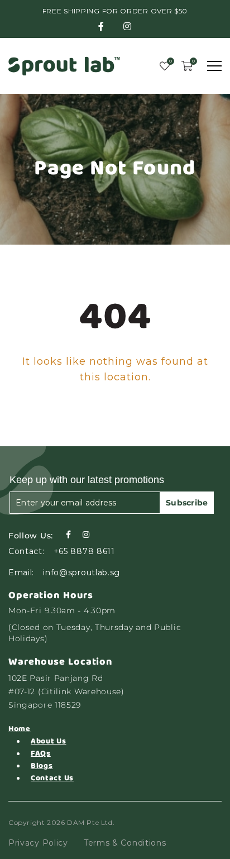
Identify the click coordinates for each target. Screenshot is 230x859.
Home (19, 729)
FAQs (41, 753)
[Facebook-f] (68, 534)
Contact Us (52, 778)
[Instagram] (86, 534)
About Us (48, 741)
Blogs (42, 766)
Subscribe (187, 503)
